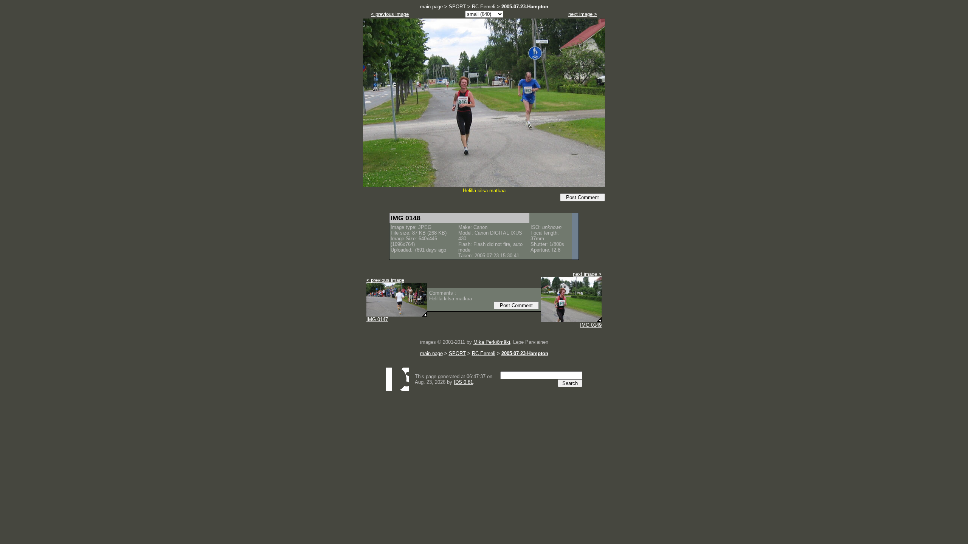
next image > (582, 14)
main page (431, 6)
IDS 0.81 (463, 382)
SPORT (457, 6)
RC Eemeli (483, 6)
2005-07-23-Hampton (524, 6)
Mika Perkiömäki (491, 342)
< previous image (390, 14)
